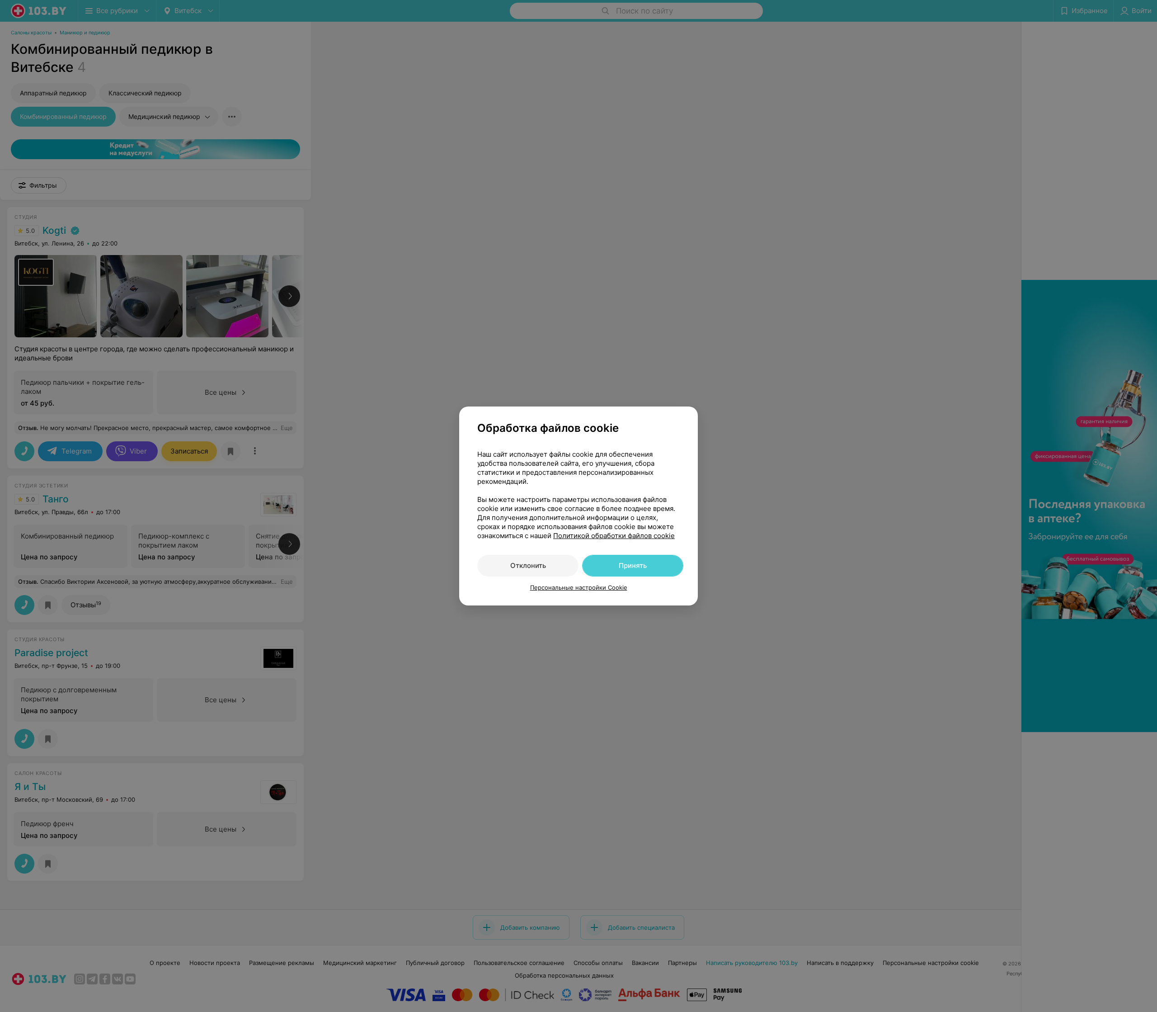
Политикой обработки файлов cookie (614, 535)
